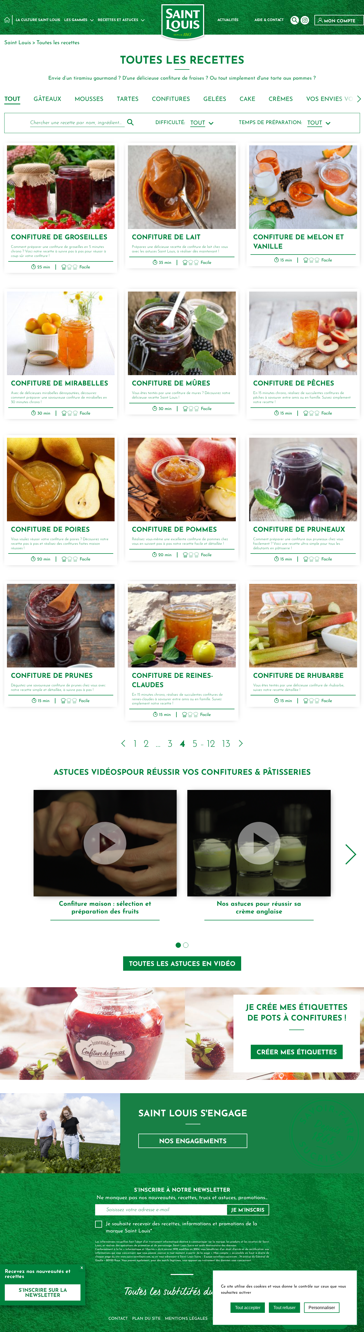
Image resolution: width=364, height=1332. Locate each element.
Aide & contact (269, 20)
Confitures (171, 99)
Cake (247, 99)
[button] (178, 945)
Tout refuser (284, 1307)
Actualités (227, 20)
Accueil (7, 19)
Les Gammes (75, 20)
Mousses (89, 99)
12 (211, 744)
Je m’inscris (247, 1210)
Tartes (128, 99)
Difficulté (170, 122)
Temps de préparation (270, 122)
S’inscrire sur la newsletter (43, 1293)
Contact (118, 1319)
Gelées (214, 99)
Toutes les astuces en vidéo (182, 964)
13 (226, 744)
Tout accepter (247, 1307)
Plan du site (146, 1319)
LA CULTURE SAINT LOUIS (38, 20)
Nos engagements (193, 1141)
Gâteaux (47, 99)
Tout (12, 99)
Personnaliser (322, 1307)
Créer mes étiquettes (297, 1053)
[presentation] (357, 99)
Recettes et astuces (118, 20)
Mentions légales (186, 1319)
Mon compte (339, 21)
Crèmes (281, 99)
